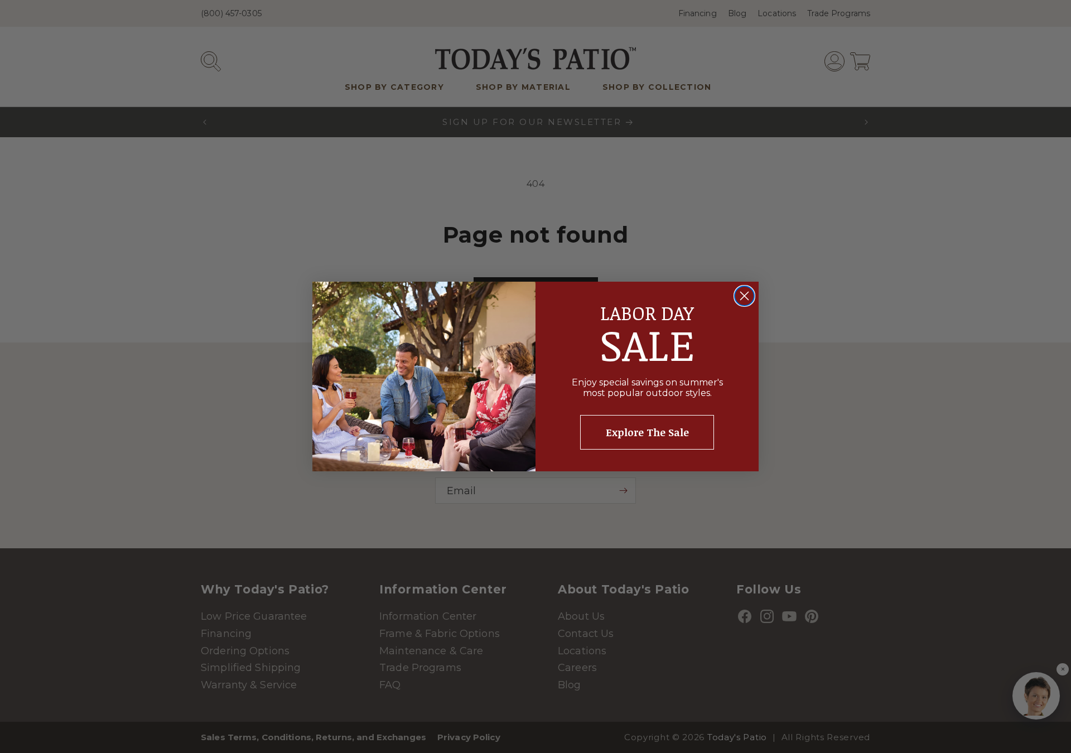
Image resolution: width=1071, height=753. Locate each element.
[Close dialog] (744, 296)
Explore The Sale (647, 432)
